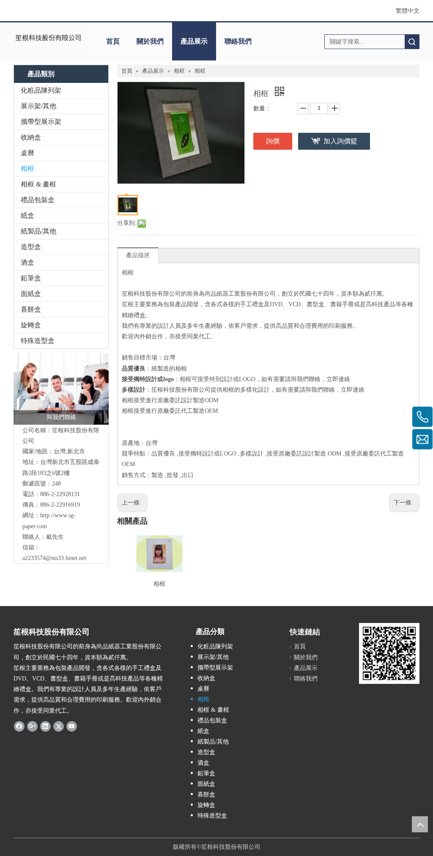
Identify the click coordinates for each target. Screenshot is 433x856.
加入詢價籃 (340, 141)
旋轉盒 (31, 325)
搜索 (412, 42)
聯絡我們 (238, 41)
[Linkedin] (45, 726)
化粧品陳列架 (41, 90)
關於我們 (150, 41)
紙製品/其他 (38, 231)
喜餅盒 (31, 309)
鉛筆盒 (31, 278)
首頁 (113, 41)
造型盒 (31, 246)
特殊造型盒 (38, 340)
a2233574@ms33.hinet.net (54, 558)
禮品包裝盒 (38, 199)
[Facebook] (19, 726)
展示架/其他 (38, 106)
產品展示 (194, 41)
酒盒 (27, 262)
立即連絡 (338, 379)
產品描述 (138, 255)
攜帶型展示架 (41, 121)
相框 (27, 168)
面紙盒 (31, 293)
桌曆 (27, 152)
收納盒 (31, 137)
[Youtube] (71, 726)
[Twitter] (58, 726)
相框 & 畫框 (38, 184)
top (420, 824)
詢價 (273, 141)
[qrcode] (389, 653)
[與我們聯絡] (61, 389)
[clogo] (48, 38)
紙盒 (27, 215)
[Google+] (32, 726)
